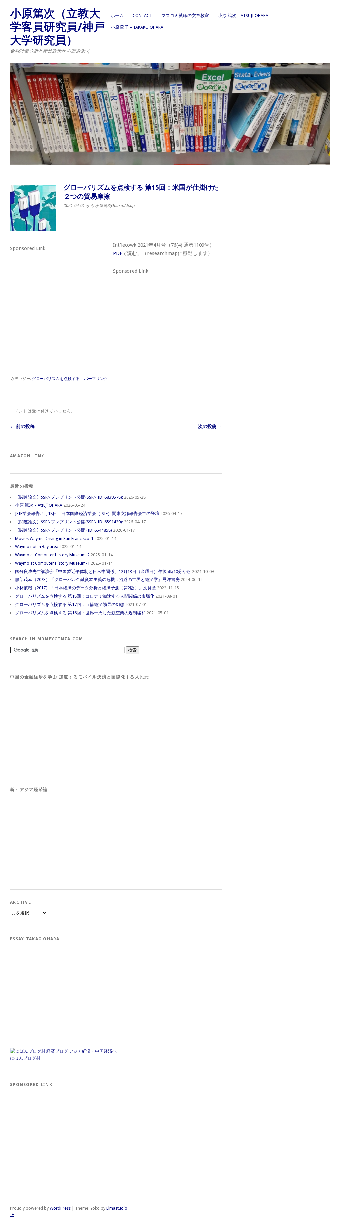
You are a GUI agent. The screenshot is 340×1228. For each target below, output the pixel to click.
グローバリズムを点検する (56, 378)
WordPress (60, 1208)
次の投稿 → (210, 426)
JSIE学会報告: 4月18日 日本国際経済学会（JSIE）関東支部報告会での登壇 (87, 513)
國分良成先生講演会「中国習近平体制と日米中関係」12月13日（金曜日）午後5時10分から (103, 571)
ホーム (117, 15)
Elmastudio (116, 1208)
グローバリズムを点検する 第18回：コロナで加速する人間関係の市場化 (84, 596)
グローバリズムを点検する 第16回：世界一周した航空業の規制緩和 (80, 612)
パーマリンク (96, 378)
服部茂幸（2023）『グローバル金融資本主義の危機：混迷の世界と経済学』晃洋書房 (97, 579)
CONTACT (142, 15)
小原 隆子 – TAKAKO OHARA (137, 27)
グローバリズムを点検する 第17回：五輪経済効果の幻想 (69, 604)
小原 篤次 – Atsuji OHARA (243, 15)
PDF (117, 253)
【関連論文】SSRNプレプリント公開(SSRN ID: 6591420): (69, 521)
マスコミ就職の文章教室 (185, 15)
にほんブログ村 (25, 1058)
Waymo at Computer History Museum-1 (52, 563)
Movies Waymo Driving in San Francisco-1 (54, 538)
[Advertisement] (60, 295)
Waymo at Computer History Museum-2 (52, 554)
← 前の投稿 (22, 426)
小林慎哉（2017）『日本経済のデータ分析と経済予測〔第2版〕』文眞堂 (85, 587)
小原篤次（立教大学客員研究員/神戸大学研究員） (57, 27)
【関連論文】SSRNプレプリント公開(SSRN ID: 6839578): (69, 497)
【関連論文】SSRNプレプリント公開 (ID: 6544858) (63, 530)
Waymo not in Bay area (36, 546)
